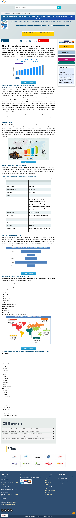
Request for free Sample (38, 17)
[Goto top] (73, 513)
